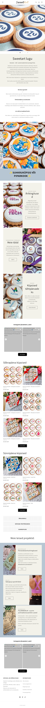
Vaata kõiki (22, 445)
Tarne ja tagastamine (27, 683)
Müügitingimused (26, 686)
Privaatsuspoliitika (27, 692)
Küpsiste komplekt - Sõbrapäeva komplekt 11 (12, 412)
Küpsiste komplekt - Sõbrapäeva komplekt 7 (11, 386)
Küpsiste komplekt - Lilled (28, 503)
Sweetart (23, 705)
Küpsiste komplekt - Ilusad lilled (29, 477)
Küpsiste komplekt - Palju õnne (9, 503)
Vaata (22, 568)
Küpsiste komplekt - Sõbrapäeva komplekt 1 (11, 438)
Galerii (12, 259)
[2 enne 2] (22, 53)
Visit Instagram (22, 354)
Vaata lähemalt (32, 307)
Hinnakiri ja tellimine (32, 217)
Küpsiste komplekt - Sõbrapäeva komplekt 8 (31, 412)
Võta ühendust (26, 681)
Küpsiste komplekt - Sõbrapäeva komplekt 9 (31, 438)
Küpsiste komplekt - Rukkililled (9, 477)
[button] (2, 2)
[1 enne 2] (20, 53)
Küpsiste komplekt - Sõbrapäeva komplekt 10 (31, 386)
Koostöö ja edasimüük (27, 689)
